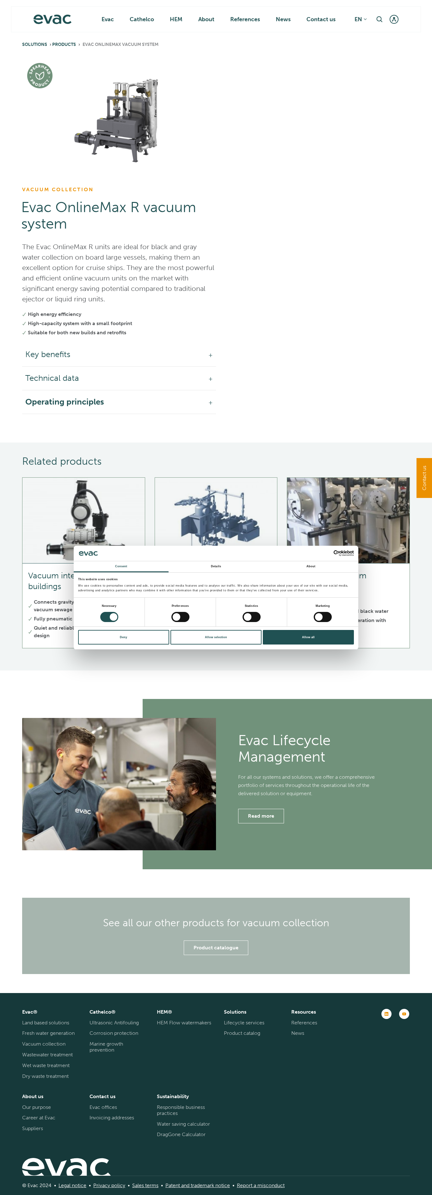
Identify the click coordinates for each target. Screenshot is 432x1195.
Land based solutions (45, 1023)
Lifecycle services (244, 1023)
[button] (379, 19)
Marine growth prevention (106, 1047)
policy (117, 1185)
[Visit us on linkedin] (386, 1014)
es (141, 1185)
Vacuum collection (43, 1044)
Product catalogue (216, 948)
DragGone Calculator (181, 1134)
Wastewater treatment (47, 1055)
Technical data (52, 378)
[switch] (180, 617)
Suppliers (32, 1128)
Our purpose (36, 1107)
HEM (176, 19)
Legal (65, 1185)
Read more (261, 816)
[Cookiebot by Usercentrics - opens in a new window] (326, 553)
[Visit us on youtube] (404, 1014)
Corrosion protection (113, 1033)
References (245, 19)
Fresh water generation (48, 1033)
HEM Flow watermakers (184, 1023)
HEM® (164, 1012)
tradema (199, 1185)
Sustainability (173, 1096)
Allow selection (216, 637)
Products (64, 44)
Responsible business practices (181, 1110)
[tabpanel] (119, 113)
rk (212, 1185)
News (283, 19)
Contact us (321, 19)
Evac (108, 19)
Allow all (308, 637)
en (358, 19)
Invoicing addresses (111, 1118)
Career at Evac (38, 1118)
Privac (100, 1185)
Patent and (177, 1185)
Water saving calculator (183, 1124)
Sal (135, 1185)
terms (151, 1185)
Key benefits (48, 354)
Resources (303, 1012)
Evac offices (103, 1107)
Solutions (34, 44)
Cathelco (142, 19)
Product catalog (242, 1033)
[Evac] (52, 19)
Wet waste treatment (46, 1065)
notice (78, 1185)
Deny (123, 637)
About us (32, 1096)
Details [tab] (216, 566)
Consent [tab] (121, 566)
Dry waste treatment (45, 1076)
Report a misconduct (261, 1185)
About (206, 19)
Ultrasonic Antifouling (114, 1023)
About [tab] (311, 566)
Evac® (29, 1012)
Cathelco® (102, 1012)
